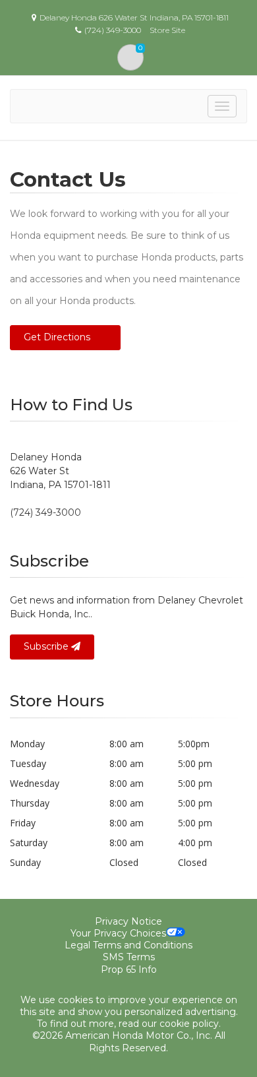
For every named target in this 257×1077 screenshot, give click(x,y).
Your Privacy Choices (118, 933)
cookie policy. (190, 1024)
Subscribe (47, 646)
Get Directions (57, 337)
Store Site (167, 30)
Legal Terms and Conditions (128, 945)
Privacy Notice (128, 921)
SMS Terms (129, 957)
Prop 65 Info (129, 969)
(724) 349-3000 (45, 512)
